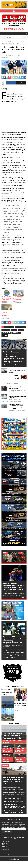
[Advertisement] (14, 118)
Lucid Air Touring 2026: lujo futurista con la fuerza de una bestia (13, 736)
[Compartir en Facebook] (2, 77)
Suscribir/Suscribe (7, 832)
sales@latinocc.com (5, 848)
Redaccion (20, 390)
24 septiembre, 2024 (15, 399)
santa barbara (6, 332)
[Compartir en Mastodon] (18, 77)
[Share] (11, 82)
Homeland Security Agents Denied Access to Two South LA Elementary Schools (6, 314)
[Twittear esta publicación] (5, 77)
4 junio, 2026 (7, 758)
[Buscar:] (14, 37)
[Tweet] (21, 82)
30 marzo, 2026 (13, 410)
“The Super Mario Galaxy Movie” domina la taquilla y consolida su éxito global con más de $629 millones (14, 808)
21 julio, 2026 (20, 749)
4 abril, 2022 (13, 390)
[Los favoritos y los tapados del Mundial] (10, 557)
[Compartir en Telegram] (20, 77)
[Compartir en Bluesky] (23, 77)
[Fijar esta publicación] (9, 77)
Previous (3, 557)
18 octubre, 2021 (7, 55)
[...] (14, 597)
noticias (14, 329)
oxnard (21, 329)
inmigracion (6, 329)
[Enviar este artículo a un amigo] (12, 77)
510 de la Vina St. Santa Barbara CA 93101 (5, 843)
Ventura (5, 335)
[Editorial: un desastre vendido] (20, 710)
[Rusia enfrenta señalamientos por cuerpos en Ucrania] (4, 388)
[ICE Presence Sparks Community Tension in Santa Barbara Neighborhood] (6, 293)
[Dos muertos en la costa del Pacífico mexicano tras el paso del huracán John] (4, 396)
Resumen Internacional (10, 364)
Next (25, 557)
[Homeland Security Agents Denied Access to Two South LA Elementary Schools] (6, 307)
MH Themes (16, 859)
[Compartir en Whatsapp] (16, 77)
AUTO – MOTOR (14, 723)
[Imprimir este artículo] (14, 77)
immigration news (20, 327)
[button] (26, 34)
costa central (9, 327)
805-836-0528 (4, 846)
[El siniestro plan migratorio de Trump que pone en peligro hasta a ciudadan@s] (7, 692)
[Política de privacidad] (14, 10)
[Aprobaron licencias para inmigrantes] (14, 348)
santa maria (16, 332)
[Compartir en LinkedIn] (7, 77)
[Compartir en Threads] (25, 77)
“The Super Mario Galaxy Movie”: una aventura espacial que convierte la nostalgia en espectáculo (13, 803)
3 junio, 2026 (20, 758)
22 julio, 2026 (7, 749)
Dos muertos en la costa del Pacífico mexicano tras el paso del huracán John (17, 396)
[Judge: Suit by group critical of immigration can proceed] (18, 293)
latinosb (15, 55)
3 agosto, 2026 (8, 741)
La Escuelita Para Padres (10, 356)
